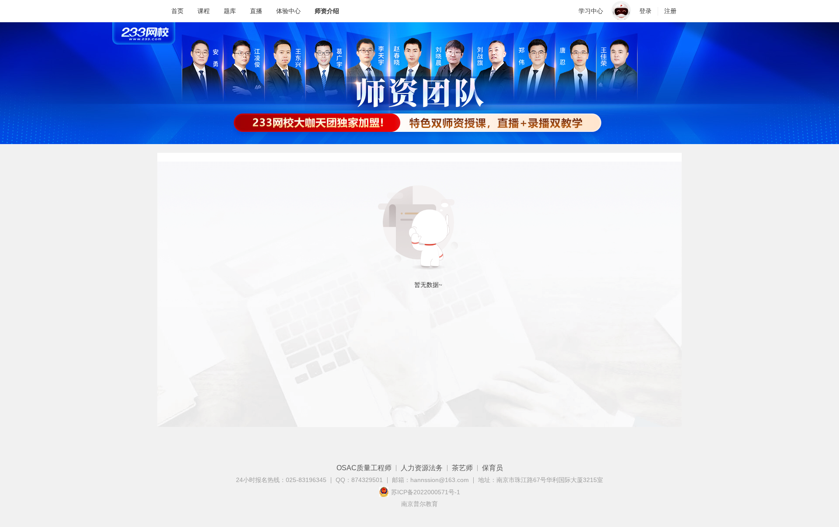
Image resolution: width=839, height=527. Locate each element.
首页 (177, 10)
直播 (256, 10)
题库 (230, 10)
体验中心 (288, 10)
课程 (204, 10)
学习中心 (591, 10)
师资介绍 (327, 10)
